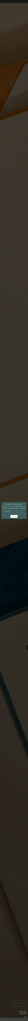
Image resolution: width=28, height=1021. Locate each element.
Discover (23, 1012)
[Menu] (1, 5)
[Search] (4, 5)
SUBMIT (14, 516)
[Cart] (26, 5)
